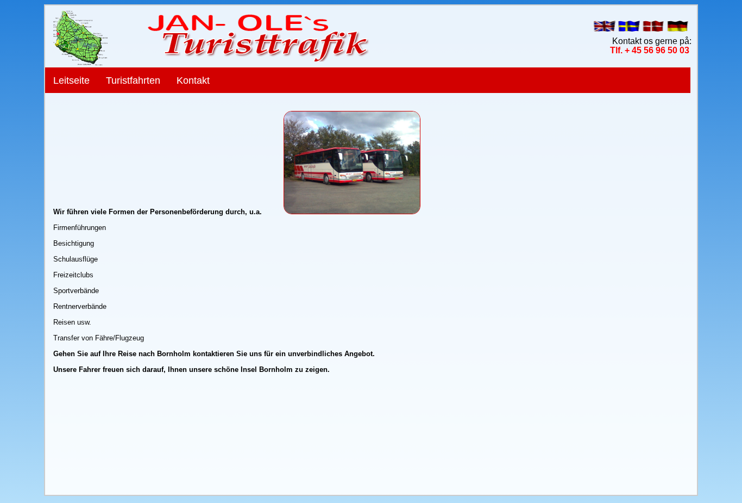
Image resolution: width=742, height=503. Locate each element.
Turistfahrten (133, 80)
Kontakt (193, 80)
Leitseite (71, 80)
